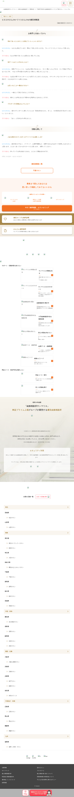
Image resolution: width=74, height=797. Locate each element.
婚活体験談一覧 (37, 164)
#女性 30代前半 (17, 156)
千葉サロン (37, 170)
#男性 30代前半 (6, 156)
